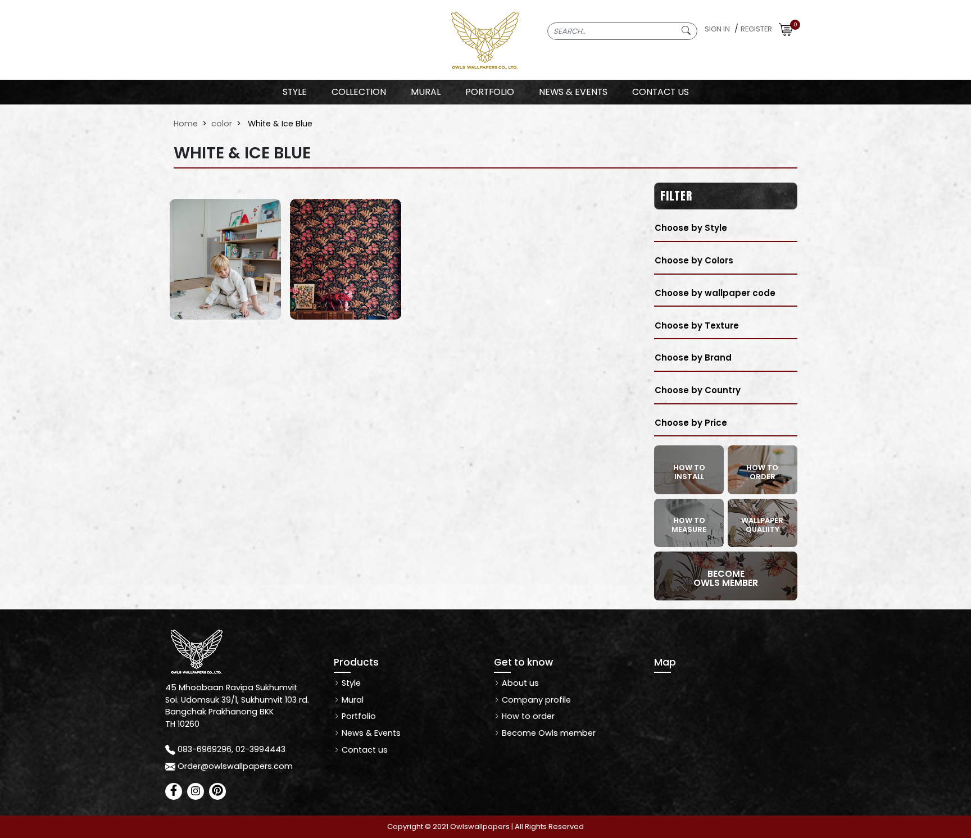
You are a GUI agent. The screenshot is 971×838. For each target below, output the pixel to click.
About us (519, 683)
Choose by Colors (694, 260)
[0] (786, 29)
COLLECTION (359, 91)
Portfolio (357, 716)
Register (756, 29)
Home (186, 123)
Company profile (535, 699)
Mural (351, 699)
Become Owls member (548, 733)
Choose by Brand (693, 357)
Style (295, 91)
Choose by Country (698, 390)
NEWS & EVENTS (573, 91)
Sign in (717, 29)
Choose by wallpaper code (715, 293)
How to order (527, 716)
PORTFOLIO (489, 91)
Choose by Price (691, 423)
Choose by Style (691, 228)
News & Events (370, 733)
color (221, 123)
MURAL (426, 91)
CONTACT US (660, 91)
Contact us (363, 749)
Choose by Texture (697, 325)
